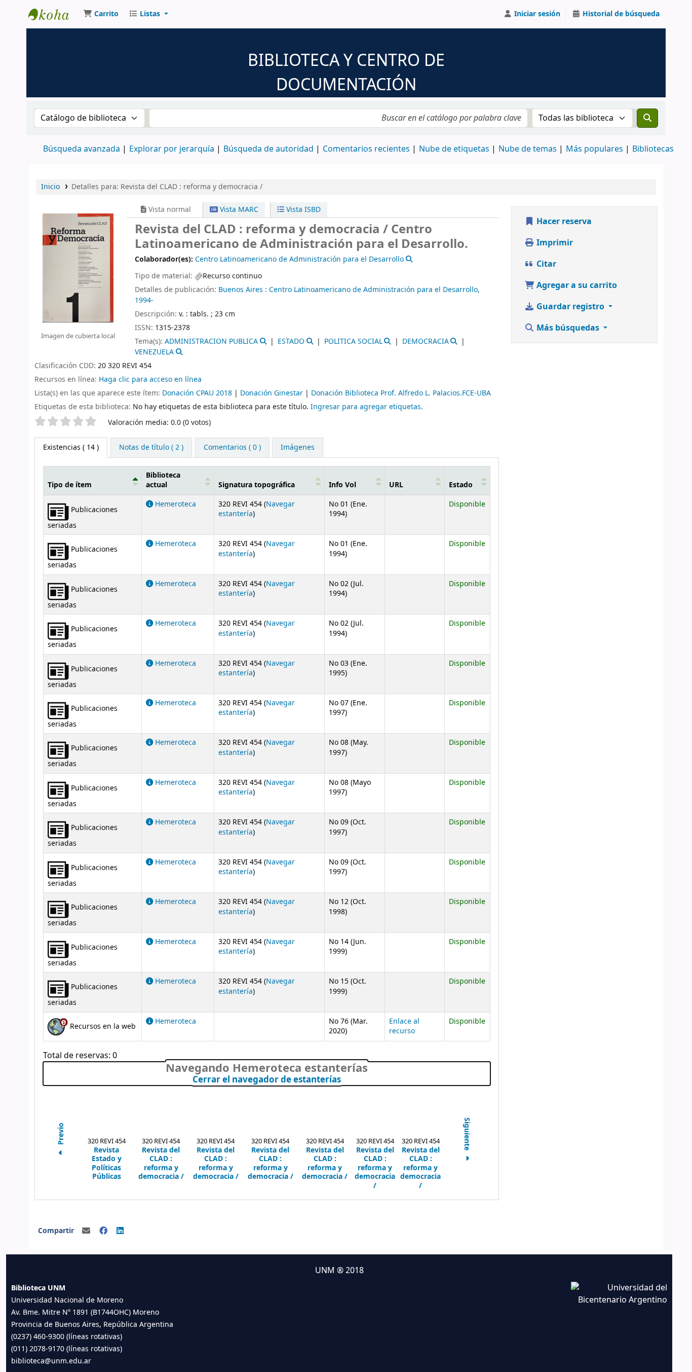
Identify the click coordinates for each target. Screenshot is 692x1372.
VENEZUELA (154, 352)
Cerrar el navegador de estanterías (341, 1080)
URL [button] (396, 485)
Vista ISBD (302, 209)
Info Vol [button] (342, 485)
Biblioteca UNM (53, 14)
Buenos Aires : (243, 289)
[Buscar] (647, 118)
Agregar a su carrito (575, 285)
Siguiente (467, 1134)
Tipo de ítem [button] (70, 485)
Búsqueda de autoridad (268, 149)
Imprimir (553, 243)
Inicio (50, 187)
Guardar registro (570, 307)
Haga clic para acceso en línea (150, 379)
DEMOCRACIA (425, 341)
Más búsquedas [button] (567, 328)
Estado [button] (461, 485)
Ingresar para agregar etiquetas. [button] (367, 407)
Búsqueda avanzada (81, 149)
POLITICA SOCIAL (353, 341)
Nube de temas (527, 149)
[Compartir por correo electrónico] (86, 1231)
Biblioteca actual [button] (163, 480)
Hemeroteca (174, 504)
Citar (545, 264)
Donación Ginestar (271, 393)
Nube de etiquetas (454, 149)
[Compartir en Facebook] (103, 1231)
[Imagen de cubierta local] (78, 267)
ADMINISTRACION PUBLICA (211, 341)
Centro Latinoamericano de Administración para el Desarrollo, (374, 289)
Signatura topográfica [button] (256, 485)
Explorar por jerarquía (171, 149)
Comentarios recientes (366, 149)
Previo (61, 1135)
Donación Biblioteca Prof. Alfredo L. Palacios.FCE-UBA (401, 393)
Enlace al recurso (404, 1026)
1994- (144, 300)
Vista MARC (238, 209)
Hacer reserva (563, 221)
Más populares (594, 149)
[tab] (151, 448)
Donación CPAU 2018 (197, 393)
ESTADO (291, 341)
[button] (101, 14)
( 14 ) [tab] (71, 447)
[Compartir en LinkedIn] (120, 1231)
